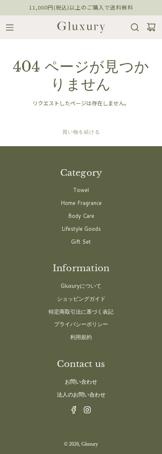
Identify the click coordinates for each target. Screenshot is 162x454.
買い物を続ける (81, 131)
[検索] (132, 27)
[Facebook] (71, 412)
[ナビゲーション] (7, 27)
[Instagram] (84, 412)
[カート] (149, 27)
